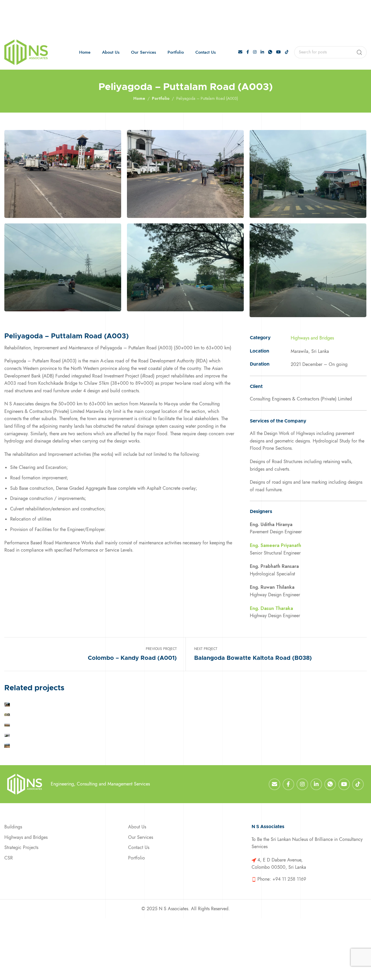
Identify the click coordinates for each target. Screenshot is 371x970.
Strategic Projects (21, 847)
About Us (137, 827)
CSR (8, 858)
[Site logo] (26, 52)
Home (139, 98)
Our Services (140, 837)
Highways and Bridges (312, 338)
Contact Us (138, 847)
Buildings (13, 827)
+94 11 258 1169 (289, 879)
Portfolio (161, 98)
